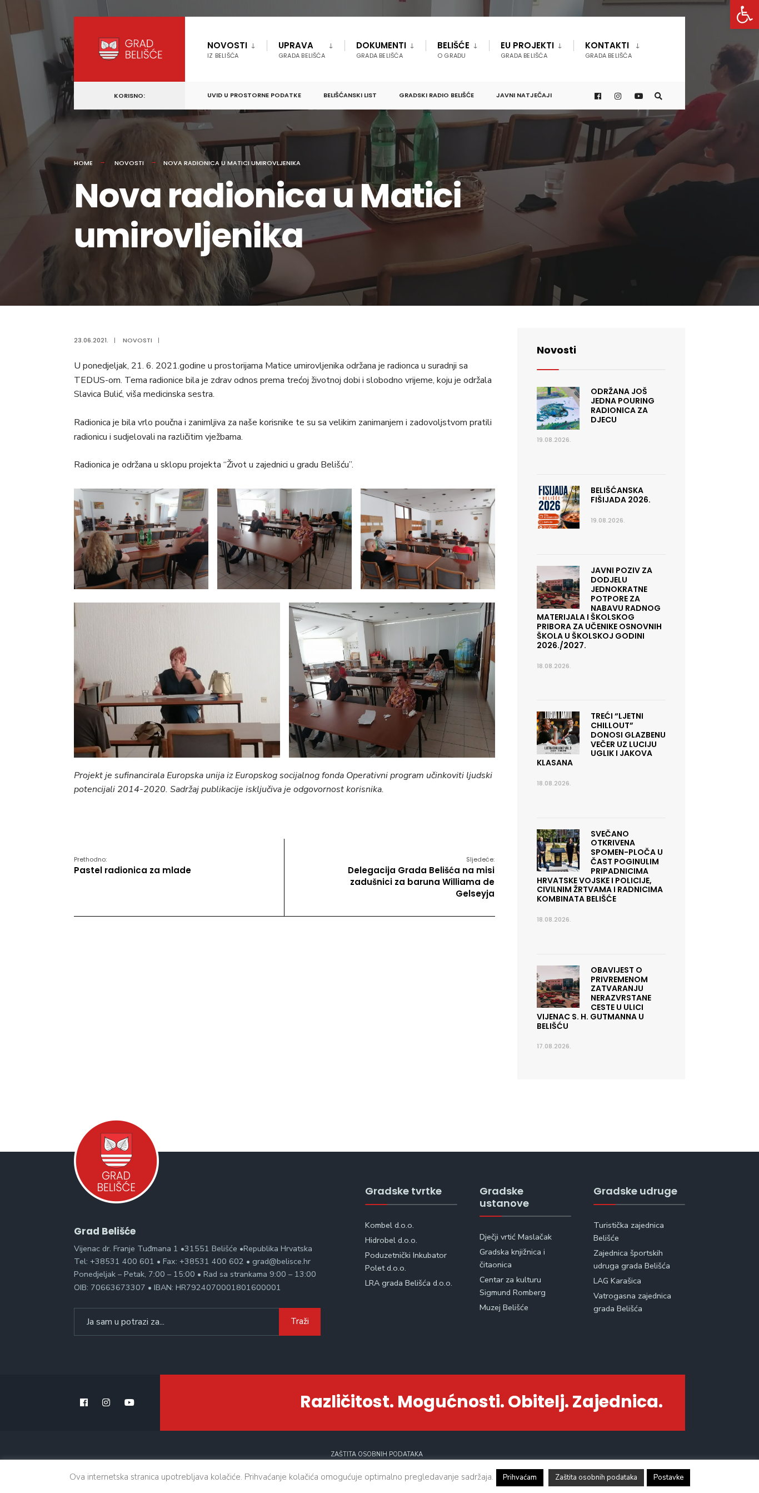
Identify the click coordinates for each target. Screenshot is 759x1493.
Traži (300, 1321)
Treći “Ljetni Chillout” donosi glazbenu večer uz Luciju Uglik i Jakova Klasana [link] (601, 739)
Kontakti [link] (608, 49)
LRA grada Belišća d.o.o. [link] (408, 1282)
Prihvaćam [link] (520, 1477)
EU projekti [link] (527, 49)
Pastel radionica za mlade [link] (132, 865)
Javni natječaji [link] (524, 95)
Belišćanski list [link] (350, 95)
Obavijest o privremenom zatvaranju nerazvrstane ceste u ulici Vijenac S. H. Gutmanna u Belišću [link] (594, 998)
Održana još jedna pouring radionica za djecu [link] (623, 405)
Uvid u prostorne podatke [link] (254, 95)
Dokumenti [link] (381, 49)
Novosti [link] (227, 49)
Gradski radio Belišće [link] (436, 95)
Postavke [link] (668, 1477)
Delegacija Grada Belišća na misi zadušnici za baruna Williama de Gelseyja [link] (421, 877)
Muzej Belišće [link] (504, 1307)
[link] (744, 14)
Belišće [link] (453, 49)
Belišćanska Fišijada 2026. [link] (621, 495)
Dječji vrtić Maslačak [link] (516, 1236)
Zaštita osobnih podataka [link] (377, 1454)
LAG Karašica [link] (617, 1280)
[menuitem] (237, 47)
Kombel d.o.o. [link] (389, 1225)
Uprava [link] (301, 49)
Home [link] (83, 162)
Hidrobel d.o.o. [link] (391, 1240)
